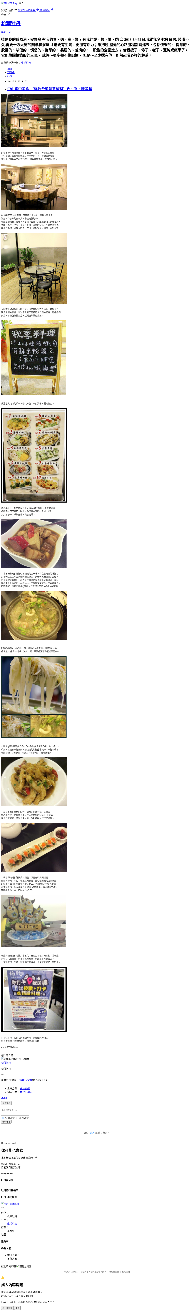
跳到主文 (6, 32)
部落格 (11, 72)
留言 (29, 1080)
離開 (17, 1308)
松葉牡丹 (11, 23)
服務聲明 (126, 1272)
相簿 (9, 69)
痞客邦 (23, 1080)
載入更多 (6, 1103)
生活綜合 (26, 62)
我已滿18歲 (7, 1308)
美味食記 (25, 1088)
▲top (4, 1097)
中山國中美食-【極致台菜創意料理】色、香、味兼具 (49, 89)
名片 (9, 76)
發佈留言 (6, 1122)
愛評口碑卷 (26, 1092)
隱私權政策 (114, 1272)
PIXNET (74, 1272)
